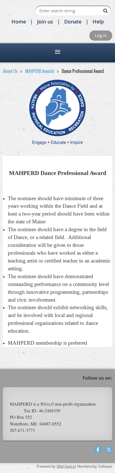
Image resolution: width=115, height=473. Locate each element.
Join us (45, 21)
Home (18, 21)
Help (98, 21)
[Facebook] (97, 449)
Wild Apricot (66, 466)
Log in (101, 35)
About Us (10, 71)
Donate (73, 21)
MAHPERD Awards (39, 71)
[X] (108, 449)
